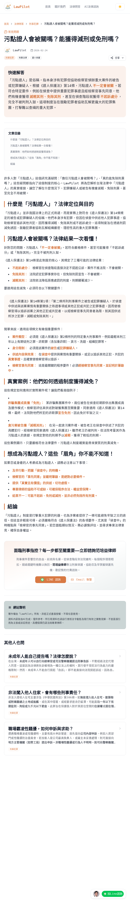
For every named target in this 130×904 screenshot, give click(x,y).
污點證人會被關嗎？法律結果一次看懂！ (31, 145)
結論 (12, 164)
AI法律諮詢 (91, 6)
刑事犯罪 (34, 23)
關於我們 (60, 6)
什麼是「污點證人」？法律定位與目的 (30, 139)
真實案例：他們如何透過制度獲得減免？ (31, 151)
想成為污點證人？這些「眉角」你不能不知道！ (35, 157)
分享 (117, 57)
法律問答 (75, 6)
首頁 (48, 6)
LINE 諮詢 (54, 579)
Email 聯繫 (84, 579)
